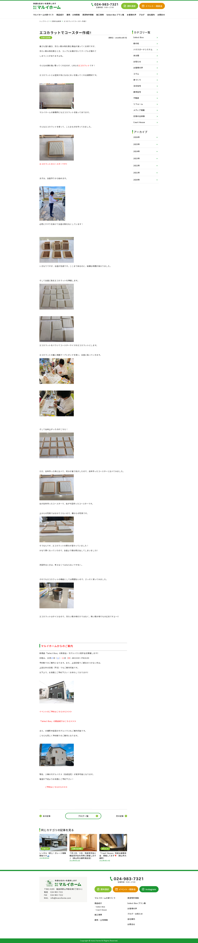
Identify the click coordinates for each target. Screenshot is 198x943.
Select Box (138, 37)
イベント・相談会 (127, 889)
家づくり (137, 79)
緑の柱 (136, 43)
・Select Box (100, 906)
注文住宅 (137, 85)
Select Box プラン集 (115, 15)
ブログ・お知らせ (135, 913)
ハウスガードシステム (142, 49)
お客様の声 (131, 15)
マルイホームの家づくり (43, 15)
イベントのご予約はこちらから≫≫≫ (55, 711)
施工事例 (100, 15)
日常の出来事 (139, 116)
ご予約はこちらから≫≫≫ (56, 787)
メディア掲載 (139, 110)
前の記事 (47, 816)
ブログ (141, 15)
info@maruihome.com (60, 898)
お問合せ (161, 15)
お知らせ (137, 61)
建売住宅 (137, 92)
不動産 (136, 98)
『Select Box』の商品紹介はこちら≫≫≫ (57, 721)
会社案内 (151, 15)
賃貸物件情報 (88, 15)
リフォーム (138, 104)
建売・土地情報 (73, 15)
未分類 (136, 55)
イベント (153, 5)
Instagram (150, 889)
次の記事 (120, 816)
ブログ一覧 (83, 815)
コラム (136, 73)
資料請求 (131, 5)
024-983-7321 (56, 892)
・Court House (101, 910)
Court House (139, 122)
